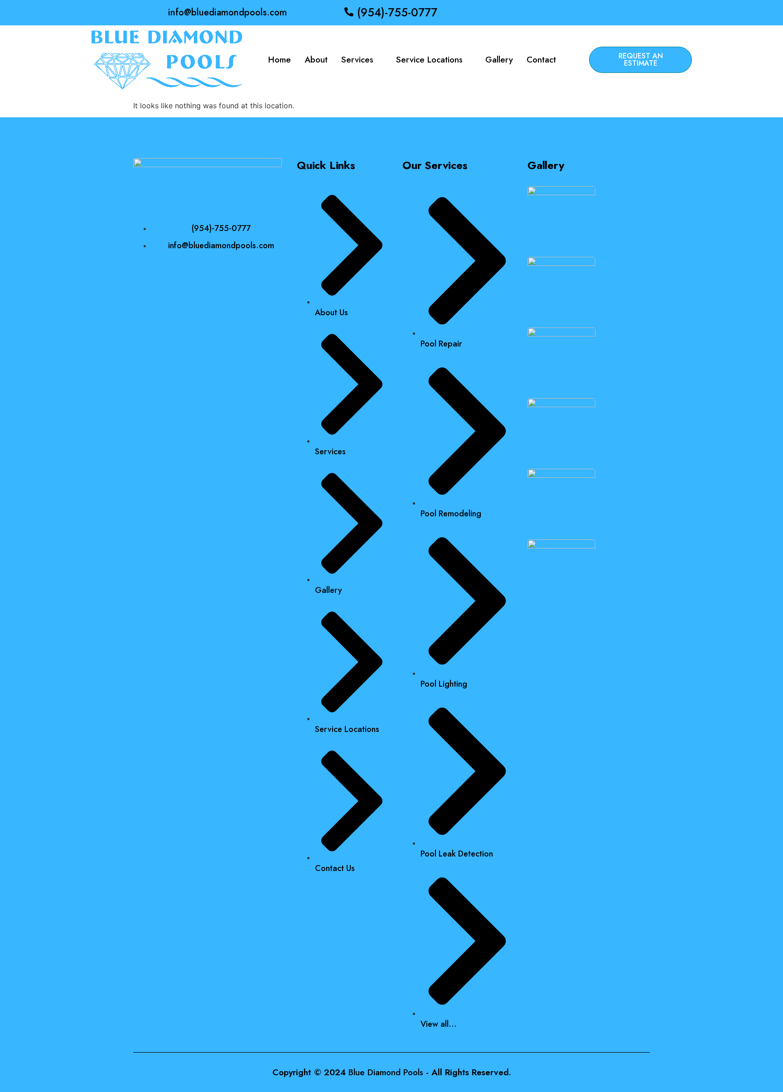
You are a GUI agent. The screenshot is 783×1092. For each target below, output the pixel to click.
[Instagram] (590, 13)
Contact (541, 59)
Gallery (499, 59)
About (316, 59)
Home (279, 59)
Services (357, 59)
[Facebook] (564, 13)
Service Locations (429, 59)
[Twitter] (577, 13)
